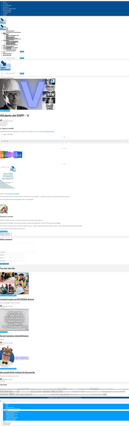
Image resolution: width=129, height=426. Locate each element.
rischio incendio (116, 391)
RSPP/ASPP (3, 205)
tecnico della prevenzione (84, 394)
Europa (87, 389)
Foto (7, 28)
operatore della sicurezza (52, 391)
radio (110, 391)
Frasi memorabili (10, 39)
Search (21, 51)
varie (105, 394)
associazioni (21, 389)
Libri (7, 29)
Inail (107, 389)
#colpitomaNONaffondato (12, 35)
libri (17, 391)
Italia (11, 391)
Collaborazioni (7, 12)
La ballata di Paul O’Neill (12, 41)
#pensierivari (4, 332)
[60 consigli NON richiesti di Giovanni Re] (14, 367)
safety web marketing (23, 394)
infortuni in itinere (117, 389)
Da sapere (6, 7)
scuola (34, 394)
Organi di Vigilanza (67, 391)
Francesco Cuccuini (7, 120)
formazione (94, 389)
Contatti (5, 13)
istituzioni (4, 391)
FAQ (4, 45)
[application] (64, 141)
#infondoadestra (10, 31)
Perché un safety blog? (9, 8)
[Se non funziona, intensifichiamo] (14, 330)
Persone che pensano (11, 49)
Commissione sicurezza (36, 389)
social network (64, 394)
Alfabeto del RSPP (10, 43)
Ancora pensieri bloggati (12, 194)
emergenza (81, 389)
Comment (2, 252)
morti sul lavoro (36, 391)
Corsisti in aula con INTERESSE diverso (17, 299)
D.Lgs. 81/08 (61, 389)
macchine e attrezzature (25, 391)
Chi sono (5, 3)
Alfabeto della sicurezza (12, 44)
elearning (75, 389)
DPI (68, 389)
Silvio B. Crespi (46, 394)
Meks (66, 397)
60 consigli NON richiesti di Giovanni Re (17, 372)
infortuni (111, 389)
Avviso (5, 15)
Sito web (2, 261)
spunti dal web (74, 394)
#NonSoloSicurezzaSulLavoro (13, 32)
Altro (4, 33)
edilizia (71, 389)
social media (54, 394)
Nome (2, 255)
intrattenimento (125, 389)
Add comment (4, 124)
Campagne (6, 33)
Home (4, 2)
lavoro (14, 391)
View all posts (4, 231)
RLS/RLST (122, 391)
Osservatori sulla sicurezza (92, 391)
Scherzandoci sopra (11, 50)
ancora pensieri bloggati (10, 389)
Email (2, 258)
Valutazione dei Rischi (96, 394)
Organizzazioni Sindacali (78, 391)
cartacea (18, 199)
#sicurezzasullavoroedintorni (8, 295)
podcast (99, 391)
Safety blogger (7, 10)
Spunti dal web (7, 55)
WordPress (78, 397)
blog (27, 389)
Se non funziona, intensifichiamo (14, 336)
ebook (31, 199)
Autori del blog (7, 5)
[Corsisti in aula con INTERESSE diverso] (14, 294)
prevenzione (105, 391)
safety (12, 394)
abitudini (2, 389)
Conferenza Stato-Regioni (50, 389)
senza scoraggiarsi (39, 394)
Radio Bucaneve (7, 53)
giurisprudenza (102, 389)
